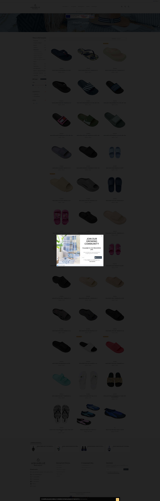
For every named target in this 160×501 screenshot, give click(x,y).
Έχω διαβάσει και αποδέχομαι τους (92, 260)
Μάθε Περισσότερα (83, 499)
